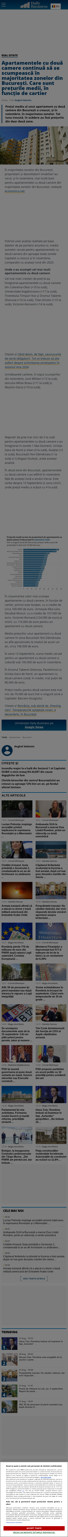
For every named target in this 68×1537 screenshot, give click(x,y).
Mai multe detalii (46, 1477)
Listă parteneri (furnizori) (14, 1522)
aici (23, 1490)
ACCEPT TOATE (34, 1528)
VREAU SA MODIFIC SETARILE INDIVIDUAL (34, 1532)
